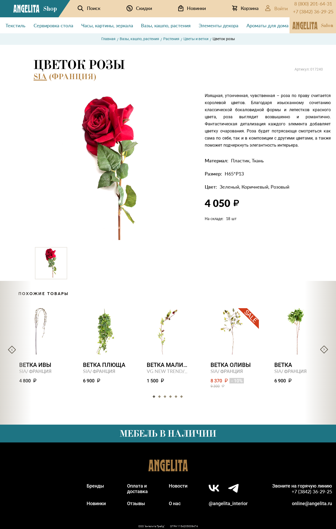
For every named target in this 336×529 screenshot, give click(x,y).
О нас (175, 503)
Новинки (96, 503)
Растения (171, 39)
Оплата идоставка (137, 488)
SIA (40, 76)
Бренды (95, 486)
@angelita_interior (228, 503)
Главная (108, 39)
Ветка (283, 365)
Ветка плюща (104, 365)
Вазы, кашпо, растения (139, 39)
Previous (12, 350)
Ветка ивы (35, 365)
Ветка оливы (231, 365)
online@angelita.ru (312, 503)
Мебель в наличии (168, 433)
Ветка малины (168, 365)
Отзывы (136, 503)
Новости (178, 486)
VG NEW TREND (165, 371)
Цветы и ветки (195, 39)
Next (324, 350)
